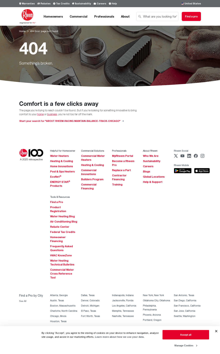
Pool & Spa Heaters (62, 171)
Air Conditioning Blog (63, 221)
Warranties (28, 3)
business (52, 114)
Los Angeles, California (124, 305)
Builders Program (92, 179)
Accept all (185, 334)
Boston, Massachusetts (63, 305)
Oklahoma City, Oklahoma (156, 300)
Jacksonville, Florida (122, 300)
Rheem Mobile (181, 165)
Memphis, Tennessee (123, 310)
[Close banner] (216, 331)
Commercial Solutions (92, 150)
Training (117, 184)
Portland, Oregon (152, 320)
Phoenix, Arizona (152, 314)
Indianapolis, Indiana (123, 295)
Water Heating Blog (62, 216)
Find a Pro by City (31, 295)
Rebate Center (59, 226)
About (125, 16)
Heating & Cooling (61, 161)
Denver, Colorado (90, 300)
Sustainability (83, 3)
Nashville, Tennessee (123, 316)
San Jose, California (184, 310)
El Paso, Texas (88, 310)
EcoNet (55, 176)
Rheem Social (181, 150)
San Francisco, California (187, 305)
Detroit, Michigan (90, 305)
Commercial (78, 16)
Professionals (104, 16)
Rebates (45, 3)
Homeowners (53, 16)
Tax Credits (63, 3)
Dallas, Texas (88, 295)
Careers (101, 3)
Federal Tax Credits (62, 232)
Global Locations (154, 176)
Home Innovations (61, 166)
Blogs (146, 171)
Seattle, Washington (184, 316)
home (40, 114)
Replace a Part (121, 170)
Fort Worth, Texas (90, 316)
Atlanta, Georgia (59, 295)
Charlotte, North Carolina (63, 310)
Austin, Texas (57, 300)
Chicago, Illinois (58, 316)
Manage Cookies (183, 345)
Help (114, 3)
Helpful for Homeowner (62, 150)
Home (22, 31)
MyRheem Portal (122, 155)
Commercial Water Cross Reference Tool (62, 273)
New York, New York (153, 295)
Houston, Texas (58, 321)
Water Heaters (59, 155)
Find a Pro (56, 202)
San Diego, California (185, 300)
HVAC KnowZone (61, 255)
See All (22, 301)
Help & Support (152, 182)
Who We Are (150, 155)
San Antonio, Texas (184, 295)
